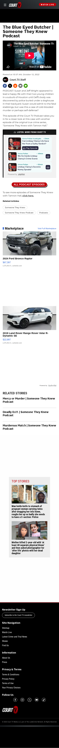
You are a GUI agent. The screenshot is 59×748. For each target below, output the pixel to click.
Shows (5, 641)
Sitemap (5, 628)
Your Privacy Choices (11, 687)
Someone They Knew (15, 207)
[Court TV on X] (29, 700)
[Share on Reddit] (15, 86)
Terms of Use (8, 683)
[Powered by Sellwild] (52, 386)
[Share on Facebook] (5, 86)
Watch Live (47, 5)
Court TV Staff (18, 80)
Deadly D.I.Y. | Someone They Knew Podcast (26, 414)
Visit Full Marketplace (47, 228)
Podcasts (43, 212)
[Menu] (4, 4)
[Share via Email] (20, 86)
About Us (6, 658)
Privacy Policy (8, 679)
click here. (28, 195)
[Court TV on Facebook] (15, 700)
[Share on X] (10, 86)
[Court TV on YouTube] (37, 700)
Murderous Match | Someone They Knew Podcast (29, 427)
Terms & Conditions (10, 674)
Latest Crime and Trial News (14, 636)
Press (4, 662)
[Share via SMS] (26, 86)
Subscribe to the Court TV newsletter (18, 615)
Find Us (5, 645)
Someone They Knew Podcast (19, 212)
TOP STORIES (20, 481)
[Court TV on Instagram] (22, 700)
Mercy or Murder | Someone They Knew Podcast (29, 400)
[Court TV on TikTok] (44, 700)
